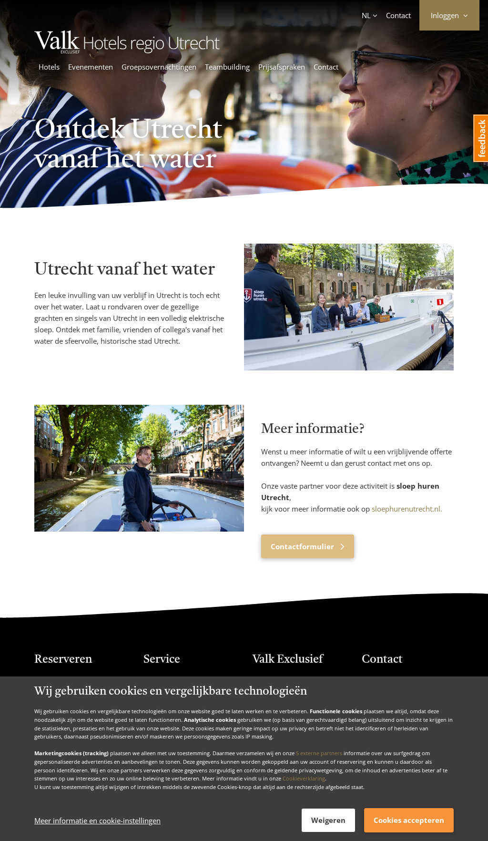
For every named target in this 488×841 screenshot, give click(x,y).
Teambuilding (227, 67)
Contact (398, 15)
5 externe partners (319, 753)
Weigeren (328, 820)
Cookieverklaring (304, 778)
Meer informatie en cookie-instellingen (97, 820)
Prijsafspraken (281, 67)
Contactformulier (303, 546)
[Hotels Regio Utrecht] (170, 50)
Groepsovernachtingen (159, 67)
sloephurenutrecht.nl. (407, 508)
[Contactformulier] (139, 481)
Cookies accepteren (409, 820)
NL (366, 15)
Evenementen (90, 67)
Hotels (49, 67)
